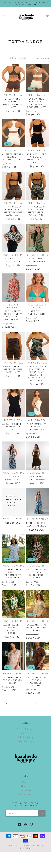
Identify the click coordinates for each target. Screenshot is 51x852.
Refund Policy (26, 741)
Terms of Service (25, 729)
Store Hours (25, 794)
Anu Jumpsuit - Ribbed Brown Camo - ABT (13, 369)
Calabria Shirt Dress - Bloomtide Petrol (13, 629)
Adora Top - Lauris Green (36, 260)
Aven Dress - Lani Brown (12, 478)
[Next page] (45, 703)
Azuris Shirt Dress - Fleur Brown (13, 501)
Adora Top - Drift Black (13, 260)
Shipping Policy (25, 737)
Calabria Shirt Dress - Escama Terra (13, 680)
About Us (25, 786)
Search (25, 782)
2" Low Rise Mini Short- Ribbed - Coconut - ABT (36, 103)
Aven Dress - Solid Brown (36, 478)
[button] (3, 17)
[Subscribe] (41, 813)
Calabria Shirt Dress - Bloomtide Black (36, 573)
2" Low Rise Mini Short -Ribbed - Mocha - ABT (13, 103)
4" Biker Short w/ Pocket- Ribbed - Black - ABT (36, 158)
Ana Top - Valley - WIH (36, 312)
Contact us (25, 790)
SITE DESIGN (25, 848)
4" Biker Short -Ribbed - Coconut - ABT (12, 157)
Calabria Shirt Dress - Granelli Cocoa (36, 681)
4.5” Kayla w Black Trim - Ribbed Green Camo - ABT (36, 211)
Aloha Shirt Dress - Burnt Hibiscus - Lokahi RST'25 (13, 315)
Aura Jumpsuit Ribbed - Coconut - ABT (36, 427)
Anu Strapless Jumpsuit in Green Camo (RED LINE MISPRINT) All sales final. (36, 373)
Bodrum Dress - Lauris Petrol (36, 524)
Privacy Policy (25, 733)
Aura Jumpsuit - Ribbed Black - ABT (12, 427)
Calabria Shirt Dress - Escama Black (36, 627)
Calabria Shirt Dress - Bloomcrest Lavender (13, 573)
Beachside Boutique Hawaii (29, 845)
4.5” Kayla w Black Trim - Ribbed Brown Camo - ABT (13, 211)
